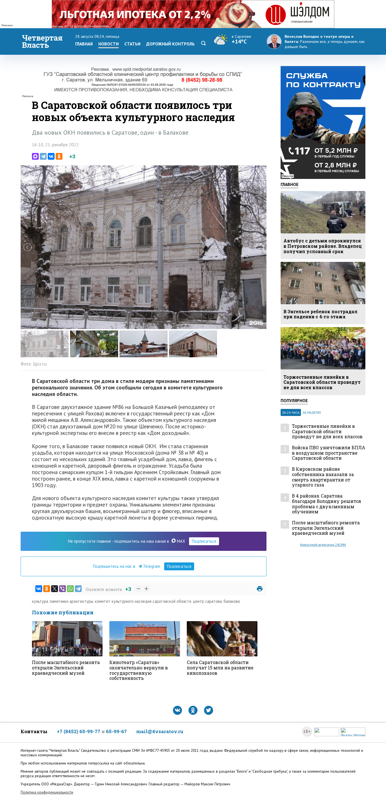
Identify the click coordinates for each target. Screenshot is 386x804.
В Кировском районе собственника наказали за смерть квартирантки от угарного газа (323, 477)
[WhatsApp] (70, 588)
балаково (232, 601)
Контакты (34, 731)
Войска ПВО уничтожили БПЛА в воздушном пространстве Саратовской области (328, 453)
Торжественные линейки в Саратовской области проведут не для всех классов (327, 431)
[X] (54, 588)
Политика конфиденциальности (47, 792)
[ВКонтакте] (51, 156)
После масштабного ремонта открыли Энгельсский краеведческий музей (326, 528)
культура (40, 601)
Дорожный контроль (170, 44)
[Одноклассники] (59, 156)
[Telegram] (43, 156)
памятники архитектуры (71, 601)
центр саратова (207, 601)
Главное (289, 184)
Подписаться (204, 541)
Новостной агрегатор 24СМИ (323, 544)
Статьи (132, 44)
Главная (84, 44)
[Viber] (62, 588)
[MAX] (35, 156)
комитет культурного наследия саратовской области (143, 601)
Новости (108, 44)
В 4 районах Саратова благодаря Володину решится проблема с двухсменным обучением (326, 503)
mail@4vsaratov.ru (159, 731)
